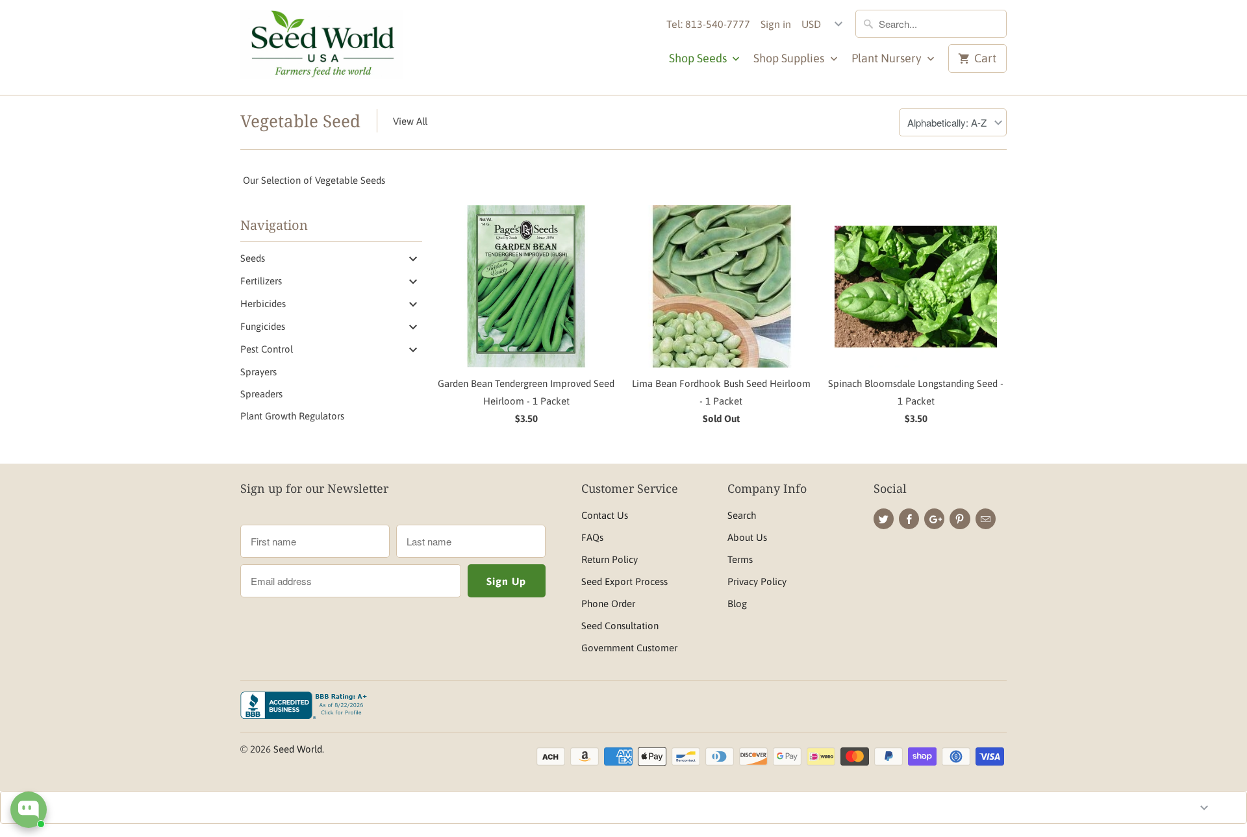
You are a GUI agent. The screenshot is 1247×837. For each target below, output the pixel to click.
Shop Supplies (790, 58)
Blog (737, 603)
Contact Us (604, 515)
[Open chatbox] (28, 810)
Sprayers (258, 371)
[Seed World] (321, 47)
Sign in (776, 24)
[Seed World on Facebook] (909, 518)
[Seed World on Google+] (934, 518)
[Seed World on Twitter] (884, 518)
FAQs (592, 537)
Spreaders (261, 393)
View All (410, 121)
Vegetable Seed (300, 120)
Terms (740, 559)
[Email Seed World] (986, 518)
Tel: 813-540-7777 (708, 24)
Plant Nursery (887, 58)
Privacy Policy (757, 581)
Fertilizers (261, 280)
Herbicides (263, 303)
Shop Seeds (699, 58)
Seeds (252, 258)
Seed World (297, 749)
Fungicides (262, 326)
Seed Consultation (620, 625)
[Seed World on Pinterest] (960, 518)
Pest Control (266, 349)
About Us (747, 537)
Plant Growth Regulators (292, 415)
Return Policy (609, 559)
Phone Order (608, 603)
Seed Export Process (624, 581)
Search (741, 515)
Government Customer (629, 647)
